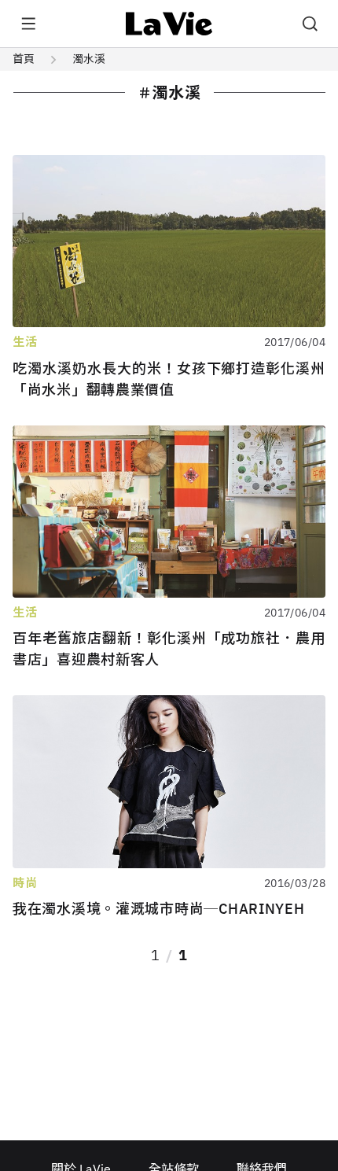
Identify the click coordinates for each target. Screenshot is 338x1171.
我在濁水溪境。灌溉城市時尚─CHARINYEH (159, 909)
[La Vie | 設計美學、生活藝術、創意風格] (169, 23)
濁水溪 (88, 59)
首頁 (24, 59)
